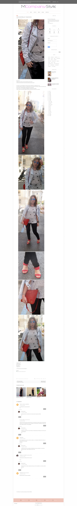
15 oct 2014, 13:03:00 (24, 412)
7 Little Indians (53, 66)
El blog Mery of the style (25, 419)
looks (20, 378)
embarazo (49, 66)
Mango (22, 378)
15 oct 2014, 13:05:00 (24, 446)
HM (17, 15)
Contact (35, 12)
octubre (49, 103)
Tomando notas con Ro (24, 472)
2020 (49, 93)
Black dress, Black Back (19, 397)
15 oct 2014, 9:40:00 (22, 405)
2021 (49, 92)
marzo (49, 111)
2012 (49, 115)
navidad (49, 62)
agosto (49, 105)
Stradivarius (25, 378)
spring (54, 58)
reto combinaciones (56, 63)
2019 (49, 94)
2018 (49, 95)
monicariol (18, 18)
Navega (43, 12)
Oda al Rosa (38, 397)
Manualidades (58, 58)
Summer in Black (29, 397)
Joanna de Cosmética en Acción (26, 455)
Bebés (54, 62)
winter (49, 58)
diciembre (49, 101)
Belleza (52, 58)
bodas (52, 62)
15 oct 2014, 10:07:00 (22, 438)
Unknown (21, 437)
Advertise (47, 12)
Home (28, 12)
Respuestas (20, 409)
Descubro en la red (50, 63)
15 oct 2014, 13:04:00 (24, 429)
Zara (27, 378)
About (31, 12)
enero (49, 113)
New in (39, 12)
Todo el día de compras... (24, 404)
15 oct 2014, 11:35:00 (22, 456)
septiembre (49, 104)
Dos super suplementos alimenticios (55, 78)
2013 (49, 114)
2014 (49, 100)
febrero (49, 112)
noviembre (49, 102)
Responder (44, 425)
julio (48, 106)
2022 (49, 91)
